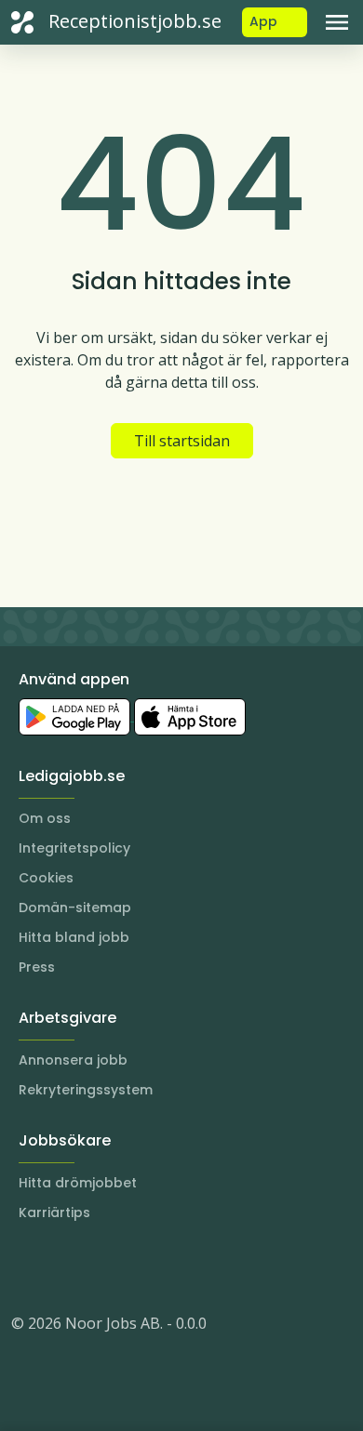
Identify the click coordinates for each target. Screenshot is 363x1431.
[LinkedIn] (63, 1267)
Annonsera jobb (73, 1060)
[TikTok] (138, 1267)
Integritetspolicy (74, 848)
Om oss (45, 818)
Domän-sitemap (75, 907)
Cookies (46, 877)
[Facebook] (100, 1267)
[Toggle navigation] (337, 22)
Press (37, 967)
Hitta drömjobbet (78, 1182)
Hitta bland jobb (74, 937)
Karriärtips (54, 1212)
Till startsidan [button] (182, 441)
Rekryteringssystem (86, 1089)
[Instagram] (26, 1267)
